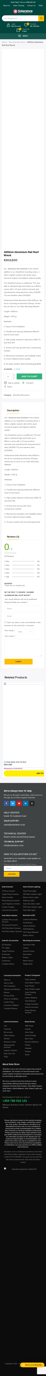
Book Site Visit (9, 1054)
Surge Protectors (8, 951)
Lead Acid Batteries (30, 919)
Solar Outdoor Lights (32, 989)
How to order (8, 983)
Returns (7, 992)
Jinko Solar (29, 1032)
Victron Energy (30, 1035)
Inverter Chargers (8, 907)
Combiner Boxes (8, 964)
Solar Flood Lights (29, 891)
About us (7, 980)
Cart (5, 1026)
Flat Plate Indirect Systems (12, 931)
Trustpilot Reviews (11, 1008)
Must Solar (29, 1039)
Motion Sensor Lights (31, 897)
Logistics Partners (10, 1050)
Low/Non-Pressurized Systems (10, 921)
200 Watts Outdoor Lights (32, 894)
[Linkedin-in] (25, 803)
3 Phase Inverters (8, 891)
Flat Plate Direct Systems (11, 928)
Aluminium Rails (29, 945)
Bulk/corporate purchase (9, 1046)
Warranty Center (10, 1042)
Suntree (28, 1051)
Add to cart (29, 376)
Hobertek (28, 1048)
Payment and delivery (12, 989)
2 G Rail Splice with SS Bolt (15, 762)
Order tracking (9, 1035)
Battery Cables (7, 957)
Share (9, 387)
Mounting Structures (17, 42)
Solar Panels (29, 986)
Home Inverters (7, 897)
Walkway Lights (29, 901)
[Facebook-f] (6, 803)
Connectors (6, 961)
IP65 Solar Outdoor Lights (32, 907)
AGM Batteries (28, 929)
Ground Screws (28, 951)
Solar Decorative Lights (31, 904)
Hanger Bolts (28, 964)
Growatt (28, 1029)
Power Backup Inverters (11, 901)
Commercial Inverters (10, 910)
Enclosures (6, 954)
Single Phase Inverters (10, 894)
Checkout (7, 1029)
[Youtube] (19, 803)
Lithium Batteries (29, 926)
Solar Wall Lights (29, 910)
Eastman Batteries (32, 1042)
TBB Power (29, 1026)
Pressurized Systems (10, 925)
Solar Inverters (30, 979)
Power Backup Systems (30, 1011)
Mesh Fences (28, 961)
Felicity (27, 1045)
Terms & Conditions (11, 999)
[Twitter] (12, 803)
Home (4, 42)
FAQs (6, 1057)
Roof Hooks (27, 954)
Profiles (26, 957)
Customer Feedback (11, 1005)
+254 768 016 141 (15, 1100)
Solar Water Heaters (32, 983)
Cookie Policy (9, 1002)
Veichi (27, 1055)
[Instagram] (31, 803)
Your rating (9, 630)
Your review (9, 636)
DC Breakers (6, 945)
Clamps (26, 948)
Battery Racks (28, 935)
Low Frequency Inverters (11, 904)
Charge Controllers (32, 1004)
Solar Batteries (30, 1001)
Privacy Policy (9, 996)
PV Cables (6, 948)
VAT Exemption (9, 986)
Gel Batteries (28, 923)
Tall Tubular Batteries (31, 932)
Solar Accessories (31, 1007)
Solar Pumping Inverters (30, 993)
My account (8, 1032)
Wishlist (7, 1039)
